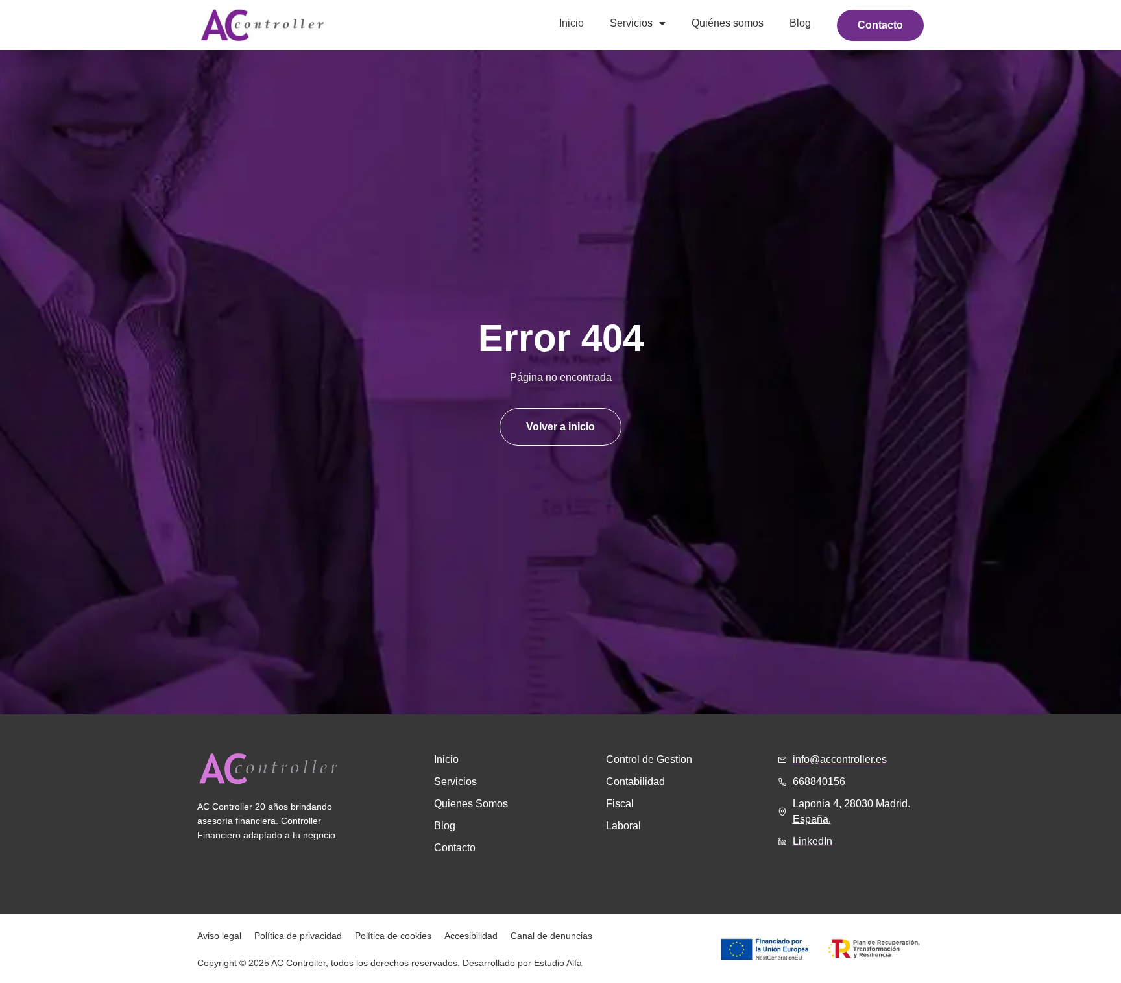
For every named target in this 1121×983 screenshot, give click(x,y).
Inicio (571, 23)
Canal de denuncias (551, 935)
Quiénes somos (728, 23)
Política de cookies (393, 935)
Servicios (631, 23)
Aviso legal (219, 935)
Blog (800, 23)
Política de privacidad (298, 935)
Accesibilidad (471, 935)
